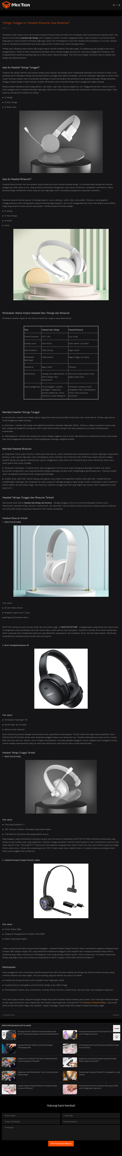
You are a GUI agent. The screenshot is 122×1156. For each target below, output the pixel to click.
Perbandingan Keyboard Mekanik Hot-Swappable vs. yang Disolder (99, 1073)
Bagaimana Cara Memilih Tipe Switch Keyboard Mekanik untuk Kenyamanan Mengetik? (38, 1060)
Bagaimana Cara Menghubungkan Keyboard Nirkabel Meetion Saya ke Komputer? (97, 1060)
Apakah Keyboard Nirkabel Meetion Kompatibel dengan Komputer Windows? (37, 1087)
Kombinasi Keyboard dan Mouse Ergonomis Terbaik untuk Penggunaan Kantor (97, 1032)
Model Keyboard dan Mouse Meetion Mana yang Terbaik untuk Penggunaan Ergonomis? (98, 1087)
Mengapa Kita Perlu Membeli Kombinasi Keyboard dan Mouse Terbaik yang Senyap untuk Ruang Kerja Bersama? (38, 1032)
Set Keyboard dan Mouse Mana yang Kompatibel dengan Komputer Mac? (99, 1046)
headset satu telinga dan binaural (38, 503)
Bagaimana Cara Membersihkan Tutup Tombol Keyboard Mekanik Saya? (38, 1073)
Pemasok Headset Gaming (95, 1003)
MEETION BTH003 (69, 627)
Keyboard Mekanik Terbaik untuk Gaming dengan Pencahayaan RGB (35, 1046)
